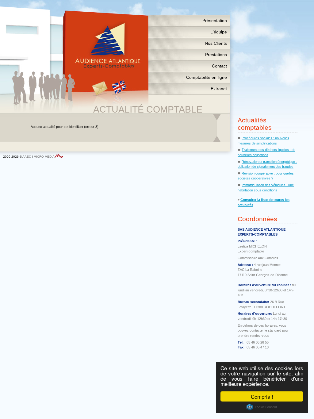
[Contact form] (102, 89)
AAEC (26, 156)
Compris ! (262, 396)
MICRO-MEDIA (44, 156)
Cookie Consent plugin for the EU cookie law (262, 407)
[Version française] (117, 89)
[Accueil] (107, 46)
